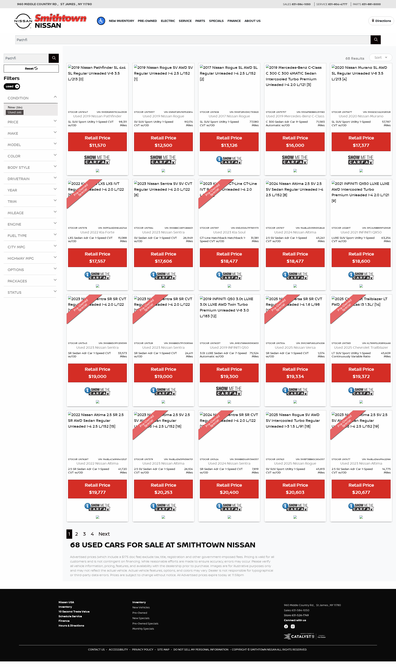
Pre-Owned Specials (145, 623)
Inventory (65, 606)
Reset (29, 68)
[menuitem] (32, 107)
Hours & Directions (71, 625)
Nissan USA (66, 602)
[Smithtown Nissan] (50, 20)
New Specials (141, 618)
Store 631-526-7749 (296, 615)
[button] (101, 21)
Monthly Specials (143, 628)
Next (104, 533)
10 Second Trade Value (74, 611)
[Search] (376, 39)
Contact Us (96, 649)
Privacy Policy (143, 649)
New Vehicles (141, 607)
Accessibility (118, 649)
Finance (64, 620)
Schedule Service (70, 616)
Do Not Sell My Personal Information (201, 649)
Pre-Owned (139, 613)
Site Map (163, 649)
